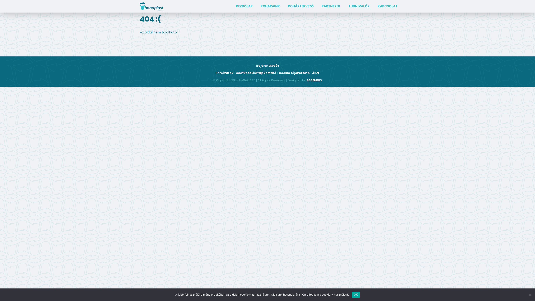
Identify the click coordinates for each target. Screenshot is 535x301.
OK (356, 294)
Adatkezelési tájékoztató (256, 73)
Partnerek (331, 6)
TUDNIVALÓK (359, 6)
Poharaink (270, 6)
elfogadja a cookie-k (320, 294)
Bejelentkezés (267, 66)
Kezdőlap (244, 6)
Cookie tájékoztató (294, 73)
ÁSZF (316, 73)
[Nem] (530, 295)
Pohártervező (301, 6)
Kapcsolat (387, 6)
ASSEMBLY (314, 80)
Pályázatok (224, 73)
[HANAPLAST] (151, 6)
